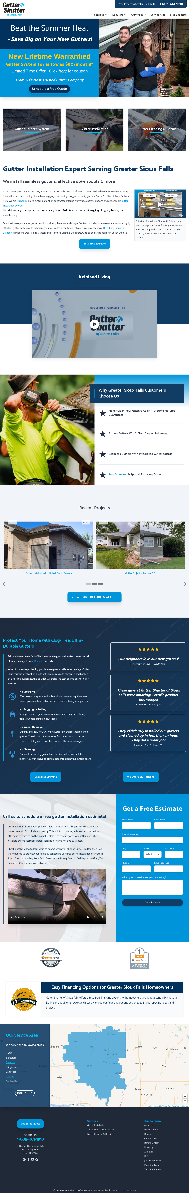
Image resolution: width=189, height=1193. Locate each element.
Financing (149, 1147)
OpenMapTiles (160, 1106)
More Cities (25, 1093)
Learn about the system (32, 146)
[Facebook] (28, 1159)
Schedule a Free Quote (49, 89)
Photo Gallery (151, 1130)
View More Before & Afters (94, 597)
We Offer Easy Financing (140, 777)
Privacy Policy (101, 1190)
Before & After (151, 1143)
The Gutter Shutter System (100, 1130)
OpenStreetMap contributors (178, 1106)
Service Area (158, 15)
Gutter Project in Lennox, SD (140, 573)
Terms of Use (117, 1190)
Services (99, 15)
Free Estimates (118, 474)
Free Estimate (178, 15)
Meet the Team (151, 1165)
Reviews (148, 1134)
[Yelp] (36, 1159)
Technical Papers (152, 1169)
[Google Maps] (24, 1159)
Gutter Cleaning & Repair (99, 1134)
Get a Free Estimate (94, 244)
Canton (10, 1076)
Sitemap (131, 1190)
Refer (147, 1156)
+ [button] (185, 1096)
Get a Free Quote (30, 1124)
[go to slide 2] (94, 584)
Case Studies (150, 1139)
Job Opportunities (152, 1161)
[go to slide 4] (100, 584)
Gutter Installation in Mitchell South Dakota (49, 573)
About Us (117, 15)
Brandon (21, 201)
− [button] (185, 1101)
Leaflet (150, 1106)
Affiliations (149, 1152)
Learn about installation (94, 146)
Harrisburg (108, 228)
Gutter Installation (96, 1125)
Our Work (137, 15)
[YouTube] (32, 1159)
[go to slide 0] (88, 584)
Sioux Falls (120, 228)
